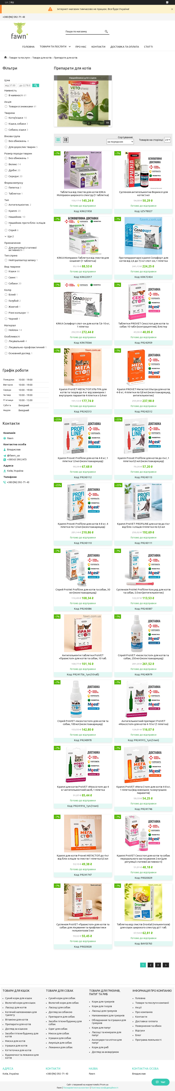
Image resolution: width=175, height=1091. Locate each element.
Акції (138, 1007)
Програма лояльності (148, 1039)
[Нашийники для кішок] (83, 101)
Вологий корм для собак (64, 1002)
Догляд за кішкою (16, 1028)
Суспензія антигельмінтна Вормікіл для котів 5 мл (143, 194)
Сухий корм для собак (62, 998)
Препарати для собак (62, 1016)
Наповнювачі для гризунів (108, 1015)
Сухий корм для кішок (18, 998)
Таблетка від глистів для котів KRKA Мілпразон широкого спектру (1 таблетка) (83, 194)
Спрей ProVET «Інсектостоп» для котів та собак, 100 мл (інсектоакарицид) (82, 723)
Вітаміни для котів (16, 1019)
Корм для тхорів (102, 1006)
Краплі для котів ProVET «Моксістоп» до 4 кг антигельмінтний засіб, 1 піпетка (83, 788)
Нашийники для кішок (83, 77)
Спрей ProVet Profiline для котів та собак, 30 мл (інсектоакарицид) (83, 591)
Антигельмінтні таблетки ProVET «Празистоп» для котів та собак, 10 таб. (83, 657)
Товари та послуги (53, 46)
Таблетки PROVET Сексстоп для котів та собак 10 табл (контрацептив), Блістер (143, 325)
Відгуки (140, 1030)
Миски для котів (15, 1040)
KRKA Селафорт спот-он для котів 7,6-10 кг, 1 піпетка (83, 325)
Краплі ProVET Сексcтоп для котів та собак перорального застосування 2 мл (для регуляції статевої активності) (143, 858)
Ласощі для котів (15, 1007)
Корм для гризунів (103, 1001)
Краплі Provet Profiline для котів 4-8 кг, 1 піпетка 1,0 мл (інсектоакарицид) (83, 460)
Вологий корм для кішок (20, 1002)
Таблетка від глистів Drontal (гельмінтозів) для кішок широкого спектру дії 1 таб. (143, 926)
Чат (163, 1082)
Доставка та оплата (124, 46)
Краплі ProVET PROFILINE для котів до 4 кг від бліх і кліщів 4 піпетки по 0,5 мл (143, 525)
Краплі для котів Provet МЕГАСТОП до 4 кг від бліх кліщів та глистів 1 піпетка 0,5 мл (83, 857)
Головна (28, 46)
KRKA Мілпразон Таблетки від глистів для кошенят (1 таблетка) (83, 259)
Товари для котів (42, 57)
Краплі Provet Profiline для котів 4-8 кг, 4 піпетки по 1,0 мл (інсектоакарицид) (83, 525)
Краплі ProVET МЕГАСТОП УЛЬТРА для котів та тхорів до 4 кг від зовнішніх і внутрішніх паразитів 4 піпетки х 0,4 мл (83, 392)
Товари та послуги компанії (152, 1002)
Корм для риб (100, 1047)
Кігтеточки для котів (18, 1050)
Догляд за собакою (60, 1012)
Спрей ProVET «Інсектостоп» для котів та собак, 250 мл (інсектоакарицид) (143, 657)
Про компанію (144, 1012)
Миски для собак (59, 1033)
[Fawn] (20, 30)
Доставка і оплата (146, 1021)
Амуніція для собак (60, 1042)
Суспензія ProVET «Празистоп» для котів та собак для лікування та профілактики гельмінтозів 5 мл (82, 927)
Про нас (80, 46)
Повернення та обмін (148, 1025)
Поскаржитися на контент (76, 1088)
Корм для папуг (101, 1027)
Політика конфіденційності (104, 1088)
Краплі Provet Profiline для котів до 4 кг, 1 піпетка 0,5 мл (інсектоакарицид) (143, 460)
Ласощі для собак (59, 1007)
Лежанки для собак (61, 1047)
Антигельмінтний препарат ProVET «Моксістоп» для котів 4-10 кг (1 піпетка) (143, 723)
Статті (148, 46)
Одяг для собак (58, 1028)
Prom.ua (104, 1084)
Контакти (98, 46)
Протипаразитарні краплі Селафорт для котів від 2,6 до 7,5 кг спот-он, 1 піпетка (143, 259)
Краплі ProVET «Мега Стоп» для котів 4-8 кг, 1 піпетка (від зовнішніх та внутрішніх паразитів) (143, 789)
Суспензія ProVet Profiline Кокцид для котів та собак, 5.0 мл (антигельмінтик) (143, 591)
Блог (138, 1035)
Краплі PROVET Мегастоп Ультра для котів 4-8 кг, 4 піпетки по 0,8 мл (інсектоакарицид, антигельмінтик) (143, 392)
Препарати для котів (18, 1024)
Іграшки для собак (60, 1038)
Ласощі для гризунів (104, 1010)
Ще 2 (11, 236)
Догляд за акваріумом (105, 1051)
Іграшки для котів (16, 1045)
